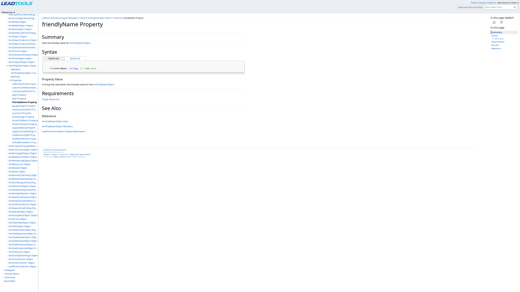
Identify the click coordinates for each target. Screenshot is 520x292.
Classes (83, 18)
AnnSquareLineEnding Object (23, 208)
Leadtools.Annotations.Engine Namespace (60, 18)
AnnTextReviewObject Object (23, 237)
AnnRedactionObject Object (23, 156)
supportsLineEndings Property (25, 131)
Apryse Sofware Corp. (62, 157)
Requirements (497, 41)
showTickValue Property (24, 124)
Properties (117, 18)
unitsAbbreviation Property (25, 142)
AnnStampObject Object (21, 211)
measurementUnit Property (25, 109)
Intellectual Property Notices (80, 154)
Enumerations (12, 273)
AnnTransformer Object (21, 259)
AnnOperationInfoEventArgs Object (23, 47)
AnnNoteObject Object (20, 29)
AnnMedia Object (17, 21)
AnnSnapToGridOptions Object (23, 200)
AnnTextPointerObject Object (23, 229)
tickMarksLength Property (25, 135)
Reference (496, 48)
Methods (15, 76)
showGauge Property (23, 116)
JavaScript (75, 58)
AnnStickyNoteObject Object (23, 215)
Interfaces (10, 277)
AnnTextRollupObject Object (23, 240)
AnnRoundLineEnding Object (23, 175)
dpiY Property (19, 98)
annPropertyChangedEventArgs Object (23, 146)
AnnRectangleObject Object (23, 153)
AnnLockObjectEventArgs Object (23, 18)
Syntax (494, 35)
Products (46, 154)
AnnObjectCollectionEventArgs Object (23, 43)
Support (55, 154)
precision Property (21, 113)
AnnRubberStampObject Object (23, 178)
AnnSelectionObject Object (22, 186)
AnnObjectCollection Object (23, 40)
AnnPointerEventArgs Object (23, 54)
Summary (497, 32)
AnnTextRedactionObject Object (23, 233)
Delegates (10, 270)
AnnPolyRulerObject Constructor (24, 73)
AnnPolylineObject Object (22, 62)
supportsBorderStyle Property (25, 127)
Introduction (491, 2)
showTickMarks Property (25, 120)
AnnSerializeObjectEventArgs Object (23, 189)
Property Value (498, 39)
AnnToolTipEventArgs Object (23, 255)
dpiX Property (19, 94)
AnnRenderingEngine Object (23, 160)
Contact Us (63, 154)
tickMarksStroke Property (25, 138)
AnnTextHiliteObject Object (22, 222)
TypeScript (53, 58)
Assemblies (9, 281)
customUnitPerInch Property (25, 91)
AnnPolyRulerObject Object (99, 18)
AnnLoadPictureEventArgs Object (23, 14)
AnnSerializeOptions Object (23, 193)
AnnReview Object (18, 167)
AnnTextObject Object (20, 226)
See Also (495, 45)
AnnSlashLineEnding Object (23, 197)
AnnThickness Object (19, 251)
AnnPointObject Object (20, 58)
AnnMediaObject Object (21, 25)
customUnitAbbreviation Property (25, 87)
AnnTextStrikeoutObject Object (23, 244)
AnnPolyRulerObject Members (57, 126)
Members (16, 69)
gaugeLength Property (23, 105)
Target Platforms (50, 99)
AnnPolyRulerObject (80, 43)
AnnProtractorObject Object (23, 149)
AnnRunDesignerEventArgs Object (23, 182)
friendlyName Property (24, 102)
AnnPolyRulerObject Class (55, 121)
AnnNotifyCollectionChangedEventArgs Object (23, 32)
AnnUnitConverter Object (22, 262)
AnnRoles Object (17, 171)
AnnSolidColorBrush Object (23, 204)
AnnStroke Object (18, 219)
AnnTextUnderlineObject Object (23, 248)
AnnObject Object (18, 36)
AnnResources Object (20, 164)
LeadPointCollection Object (22, 266)
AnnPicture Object (18, 51)
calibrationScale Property (25, 83)
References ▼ (8, 12)
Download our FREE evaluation (54, 150)
